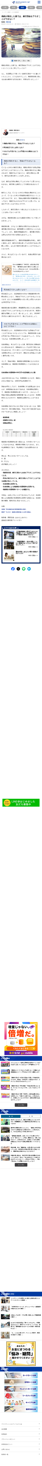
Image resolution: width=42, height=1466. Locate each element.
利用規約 (4, 1434)
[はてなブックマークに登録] (29, 569)
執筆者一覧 (4, 1454)
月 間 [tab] (31, 1116)
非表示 (22, 139)
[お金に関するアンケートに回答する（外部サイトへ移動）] (21, 1354)
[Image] (21, 802)
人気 (4, 7)
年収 (13, 7)
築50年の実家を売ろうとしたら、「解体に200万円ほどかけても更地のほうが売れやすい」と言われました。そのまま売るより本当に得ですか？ (26, 1129)
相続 (22, 7)
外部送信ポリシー (6, 1444)
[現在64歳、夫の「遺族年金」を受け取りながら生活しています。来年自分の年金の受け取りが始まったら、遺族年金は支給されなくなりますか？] (5, 1149)
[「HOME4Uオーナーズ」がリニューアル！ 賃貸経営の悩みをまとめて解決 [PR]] (21, 1311)
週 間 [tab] (11, 1116)
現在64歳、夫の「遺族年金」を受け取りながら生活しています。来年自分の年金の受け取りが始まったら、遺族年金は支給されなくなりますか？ (25, 1149)
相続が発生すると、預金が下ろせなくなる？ (19, 143)
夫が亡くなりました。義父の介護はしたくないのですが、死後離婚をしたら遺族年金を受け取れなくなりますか (25, 1121)
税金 (31, 7)
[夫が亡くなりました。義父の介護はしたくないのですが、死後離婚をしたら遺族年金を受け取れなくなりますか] (5, 1122)
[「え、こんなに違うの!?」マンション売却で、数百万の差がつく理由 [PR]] (21, 1338)
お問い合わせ (5, 1449)
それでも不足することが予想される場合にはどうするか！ (20, 152)
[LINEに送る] (23, 569)
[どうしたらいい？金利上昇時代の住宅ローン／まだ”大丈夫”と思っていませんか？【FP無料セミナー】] (21, 1066)
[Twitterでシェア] (18, 569)
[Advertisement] (21, 106)
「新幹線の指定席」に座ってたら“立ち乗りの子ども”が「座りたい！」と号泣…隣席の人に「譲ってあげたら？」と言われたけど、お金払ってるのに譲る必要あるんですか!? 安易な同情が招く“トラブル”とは (26, 1139)
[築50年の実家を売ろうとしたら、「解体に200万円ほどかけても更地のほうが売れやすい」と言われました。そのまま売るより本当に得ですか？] (5, 1130)
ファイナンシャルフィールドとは (11, 1424)
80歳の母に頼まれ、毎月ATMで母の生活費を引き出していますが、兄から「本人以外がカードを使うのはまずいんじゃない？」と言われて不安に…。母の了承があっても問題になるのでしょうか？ (25, 1158)
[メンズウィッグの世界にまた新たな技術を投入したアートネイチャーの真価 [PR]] (21, 1302)
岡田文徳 (8, 22)
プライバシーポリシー (8, 1439)
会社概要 (4, 1429)
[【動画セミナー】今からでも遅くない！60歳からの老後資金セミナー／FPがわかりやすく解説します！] (21, 1073)
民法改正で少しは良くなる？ (13, 147)
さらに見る (21, 1104)
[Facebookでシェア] (13, 569)
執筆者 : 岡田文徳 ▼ (14, 130)
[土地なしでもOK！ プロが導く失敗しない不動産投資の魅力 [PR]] (21, 1318)
